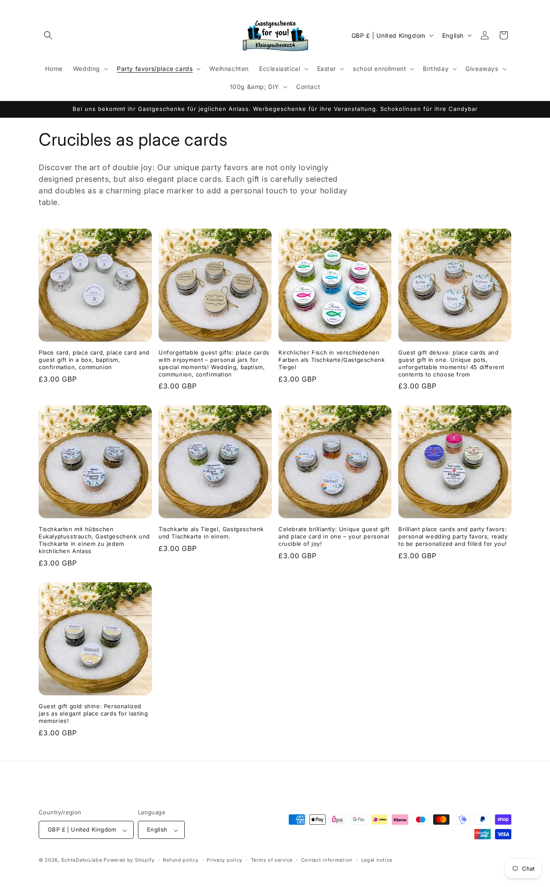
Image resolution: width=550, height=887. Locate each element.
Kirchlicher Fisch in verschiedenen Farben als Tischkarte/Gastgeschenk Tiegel (331, 359)
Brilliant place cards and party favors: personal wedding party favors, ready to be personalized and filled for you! (453, 536)
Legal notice (376, 860)
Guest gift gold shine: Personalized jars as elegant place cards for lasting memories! (93, 713)
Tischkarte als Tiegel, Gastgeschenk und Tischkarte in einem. (211, 533)
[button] (48, 35)
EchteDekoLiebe (81, 860)
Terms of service (272, 860)
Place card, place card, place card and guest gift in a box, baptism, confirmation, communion (94, 359)
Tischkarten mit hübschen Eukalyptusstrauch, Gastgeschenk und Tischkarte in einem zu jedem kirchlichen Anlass (94, 540)
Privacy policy (224, 860)
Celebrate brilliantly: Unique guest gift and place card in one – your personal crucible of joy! (334, 536)
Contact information (327, 860)
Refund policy (180, 860)
